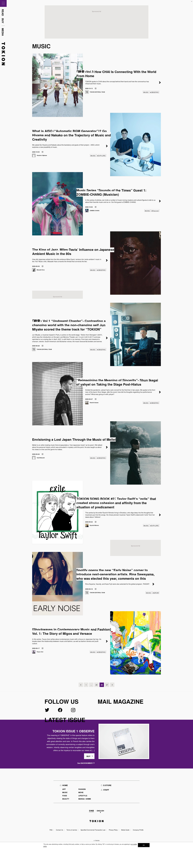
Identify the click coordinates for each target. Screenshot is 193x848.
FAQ (51, 830)
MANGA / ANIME (84, 799)
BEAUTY (65, 799)
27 (107, 685)
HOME (65, 785)
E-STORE (107, 785)
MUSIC (65, 792)
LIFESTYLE (82, 795)
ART (64, 789)
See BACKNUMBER (85, 763)
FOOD (64, 795)
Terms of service (72, 830)
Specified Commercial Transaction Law (93, 830)
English (100, 811)
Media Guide (125, 830)
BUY (88, 756)
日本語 (91, 811)
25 (96, 685)
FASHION (82, 789)
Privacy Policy (113, 830)
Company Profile (138, 830)
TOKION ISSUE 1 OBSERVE (73, 731)
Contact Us (59, 830)
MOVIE (80, 792)
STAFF (106, 790)
